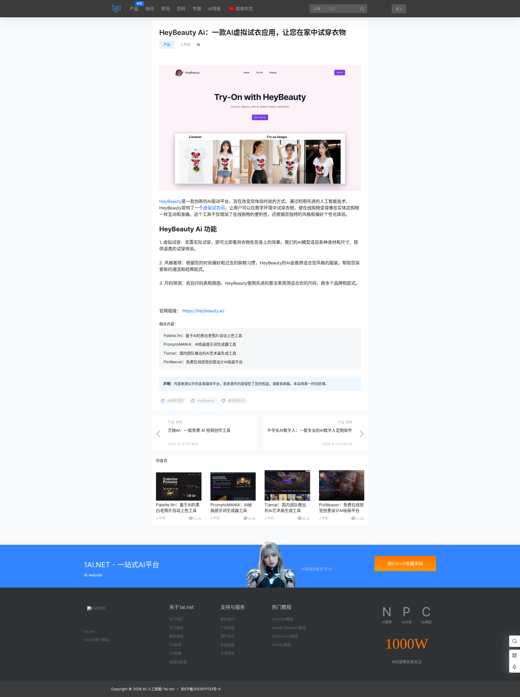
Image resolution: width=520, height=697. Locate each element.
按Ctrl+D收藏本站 (405, 563)
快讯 (149, 8)
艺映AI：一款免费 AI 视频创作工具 (199, 430)
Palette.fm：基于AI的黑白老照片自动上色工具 (203, 335)
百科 (181, 8)
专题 (197, 8)
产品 (134, 7)
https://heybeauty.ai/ (203, 310)
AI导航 (214, 8)
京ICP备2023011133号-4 (200, 689)
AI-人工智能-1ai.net (158, 689)
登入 (399, 9)
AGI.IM (89, 639)
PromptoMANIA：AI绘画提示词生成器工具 (200, 344)
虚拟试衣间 (214, 207)
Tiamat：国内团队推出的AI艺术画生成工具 (200, 353)
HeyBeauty (170, 201)
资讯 (165, 8)
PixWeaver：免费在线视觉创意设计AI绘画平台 (203, 361)
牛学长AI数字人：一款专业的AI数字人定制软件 (309, 430)
